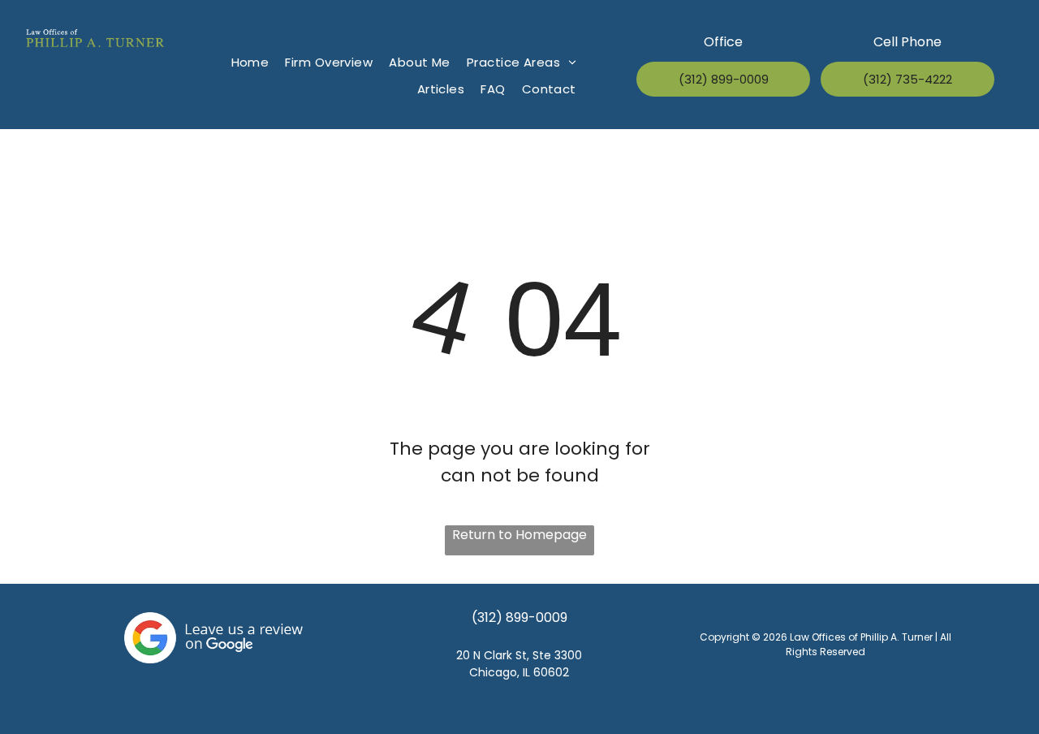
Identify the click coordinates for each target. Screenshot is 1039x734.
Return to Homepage (519, 534)
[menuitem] (250, 63)
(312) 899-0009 (519, 617)
